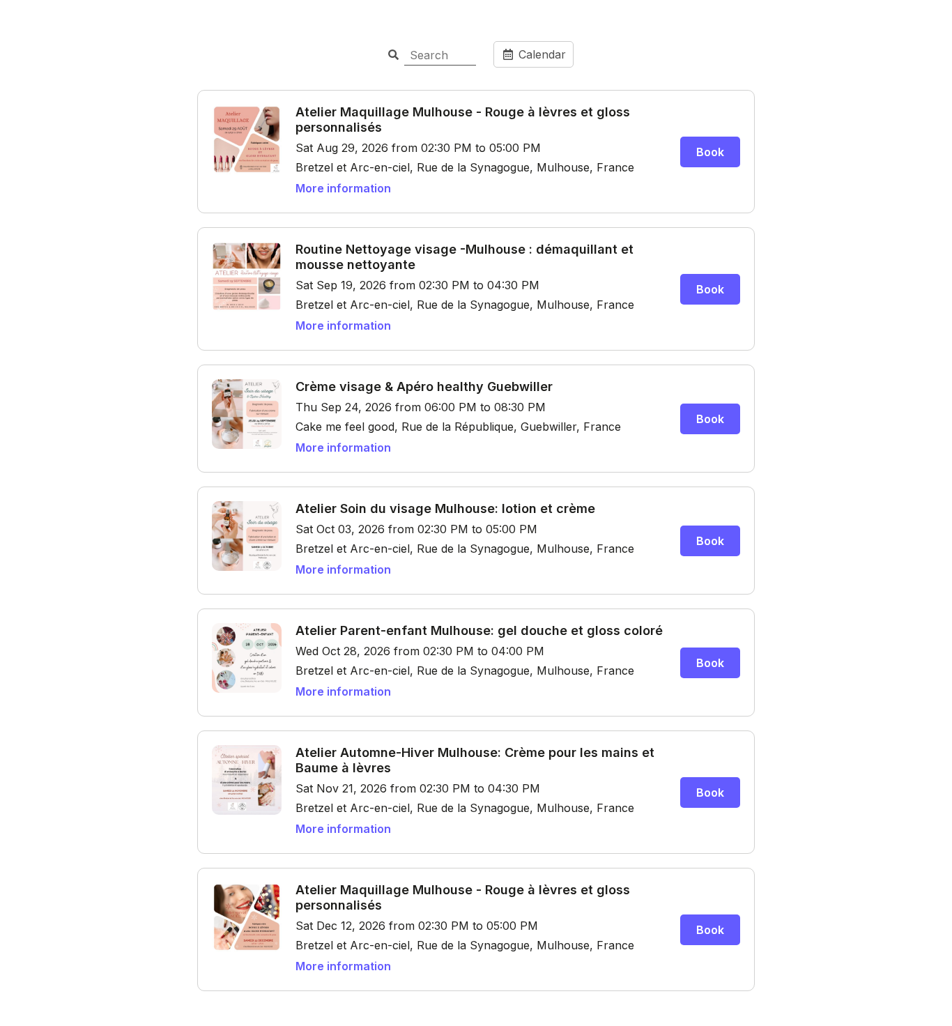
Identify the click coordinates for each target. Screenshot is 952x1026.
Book (710, 152)
